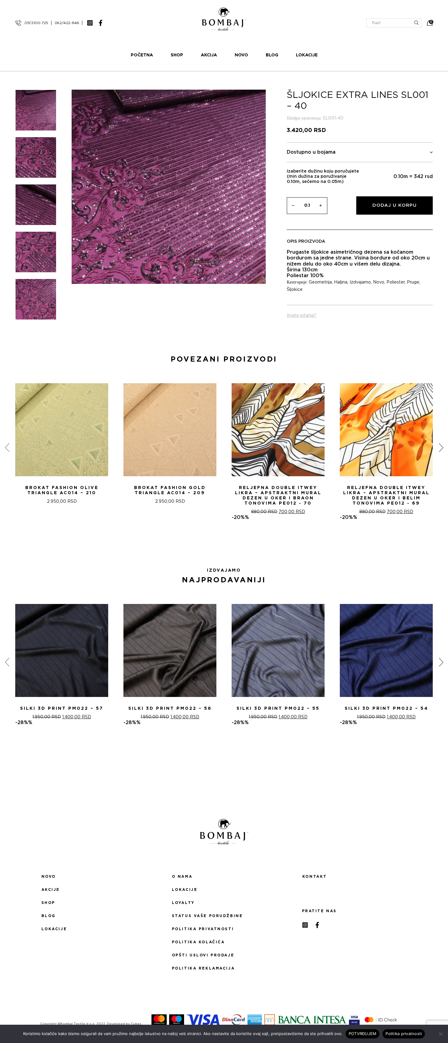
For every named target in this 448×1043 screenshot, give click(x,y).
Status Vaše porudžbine (207, 916)
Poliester (395, 282)
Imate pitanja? (301, 315)
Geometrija (320, 282)
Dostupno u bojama (311, 152)
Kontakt (314, 876)
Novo (241, 55)
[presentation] (7, 447)
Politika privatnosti (203, 929)
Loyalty (183, 903)
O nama (182, 876)
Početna (142, 55)
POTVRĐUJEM (363, 1033)
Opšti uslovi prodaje (203, 955)
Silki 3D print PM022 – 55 (278, 708)
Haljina (340, 282)
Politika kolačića (198, 942)
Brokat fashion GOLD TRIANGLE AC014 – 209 (170, 490)
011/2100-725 (36, 23)
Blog (272, 55)
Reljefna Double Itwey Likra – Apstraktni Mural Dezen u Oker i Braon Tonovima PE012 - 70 (278, 495)
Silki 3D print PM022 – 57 (61, 708)
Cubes (136, 1024)
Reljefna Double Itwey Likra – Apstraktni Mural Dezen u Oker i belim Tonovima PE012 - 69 (386, 495)
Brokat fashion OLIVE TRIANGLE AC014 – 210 (61, 490)
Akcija (209, 55)
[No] (440, 1034)
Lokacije (307, 55)
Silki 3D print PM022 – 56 (170, 708)
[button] (220, 542)
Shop (177, 55)
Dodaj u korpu (394, 205)
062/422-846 (67, 23)
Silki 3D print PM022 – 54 (386, 708)
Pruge (413, 282)
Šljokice (295, 290)
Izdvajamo (360, 282)
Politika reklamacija (203, 968)
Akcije (50, 889)
